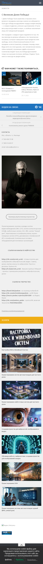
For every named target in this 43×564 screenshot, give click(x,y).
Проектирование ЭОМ (10, 483)
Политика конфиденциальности (13, 311)
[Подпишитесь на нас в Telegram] (36, 107)
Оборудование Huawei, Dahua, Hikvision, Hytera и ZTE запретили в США (30, 90)
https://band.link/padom (11, 290)
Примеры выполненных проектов (21, 217)
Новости (5, 8)
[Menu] (40, 3)
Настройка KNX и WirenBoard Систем (15, 350)
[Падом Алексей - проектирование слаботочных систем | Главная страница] (8, 3)
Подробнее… (32, 560)
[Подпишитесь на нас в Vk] (40, 107)
